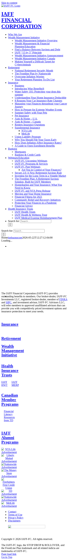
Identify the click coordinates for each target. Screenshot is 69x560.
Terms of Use (15, 514)
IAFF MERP (15, 383)
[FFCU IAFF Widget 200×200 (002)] (8, 488)
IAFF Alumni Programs (9, 437)
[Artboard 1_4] (9, 476)
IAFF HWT (4, 383)
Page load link (8, 554)
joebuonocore (15, 237)
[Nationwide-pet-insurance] (9, 500)
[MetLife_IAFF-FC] (9, 506)
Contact (12, 511)
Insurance (9, 324)
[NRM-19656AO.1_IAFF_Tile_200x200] (9, 467)
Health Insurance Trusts (9, 370)
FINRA (63, 299)
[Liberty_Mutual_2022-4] (9, 461)
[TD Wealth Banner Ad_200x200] (9, 494)
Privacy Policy (15, 517)
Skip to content (9, 2)
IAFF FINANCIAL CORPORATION (21, 20)
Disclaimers (14, 520)
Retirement (11, 338)
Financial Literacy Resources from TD (9, 416)
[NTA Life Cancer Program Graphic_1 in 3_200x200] (9, 452)
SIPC (9, 302)
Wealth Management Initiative (12, 350)
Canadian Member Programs (9, 399)
